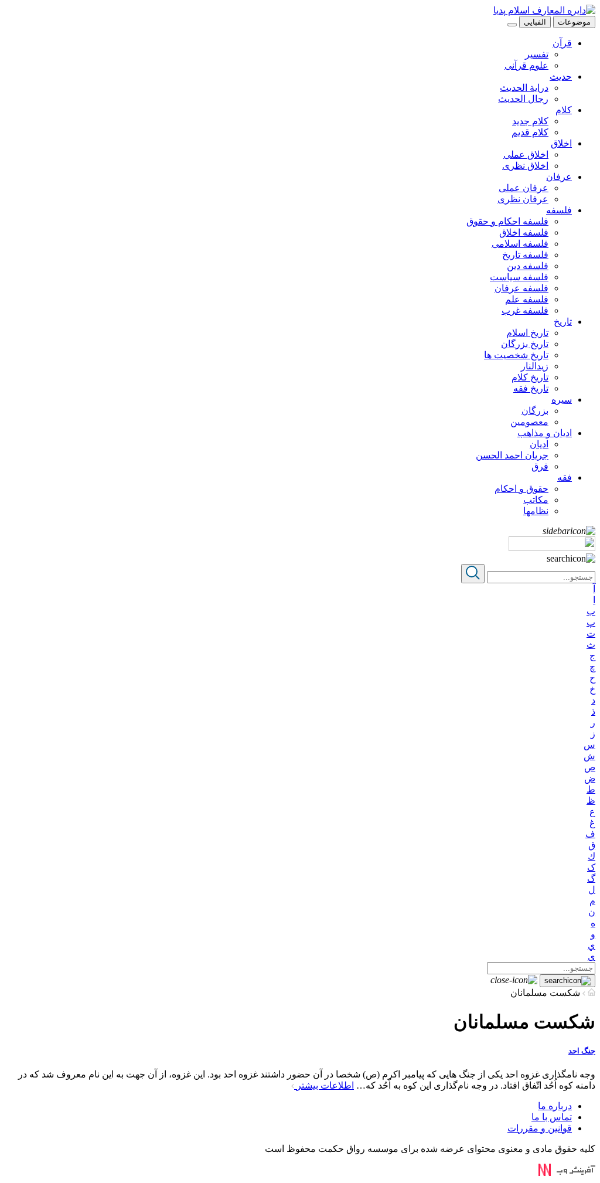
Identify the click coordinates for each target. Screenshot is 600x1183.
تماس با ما (551, 1117)
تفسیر (536, 54)
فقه (564, 477)
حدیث (561, 76)
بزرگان (534, 411)
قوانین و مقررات (539, 1128)
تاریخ (563, 322)
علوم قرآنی (526, 65)
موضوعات (574, 22)
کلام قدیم (530, 132)
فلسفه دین (527, 266)
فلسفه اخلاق (523, 232)
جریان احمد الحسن (512, 455)
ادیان (539, 444)
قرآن (562, 43)
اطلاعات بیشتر (324, 1085)
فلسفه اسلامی (520, 244)
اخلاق (561, 143)
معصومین (529, 422)
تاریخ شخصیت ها (516, 355)
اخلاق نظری (525, 166)
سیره (561, 399)
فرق (539, 466)
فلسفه (559, 210)
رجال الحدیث (523, 99)
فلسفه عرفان (521, 288)
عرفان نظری (522, 199)
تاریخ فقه (530, 388)
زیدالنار (534, 366)
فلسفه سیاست (519, 277)
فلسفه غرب (525, 310)
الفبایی (535, 22)
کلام (563, 110)
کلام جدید (530, 121)
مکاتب (535, 500)
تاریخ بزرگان (524, 344)
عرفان (559, 177)
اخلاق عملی (525, 154)
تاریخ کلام (530, 377)
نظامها (535, 511)
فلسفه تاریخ (525, 255)
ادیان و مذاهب (544, 433)
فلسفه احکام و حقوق (507, 221)
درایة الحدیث (524, 88)
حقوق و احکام (521, 489)
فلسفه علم (526, 299)
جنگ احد (581, 1050)
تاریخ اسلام (527, 333)
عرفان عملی (523, 188)
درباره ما (555, 1106)
